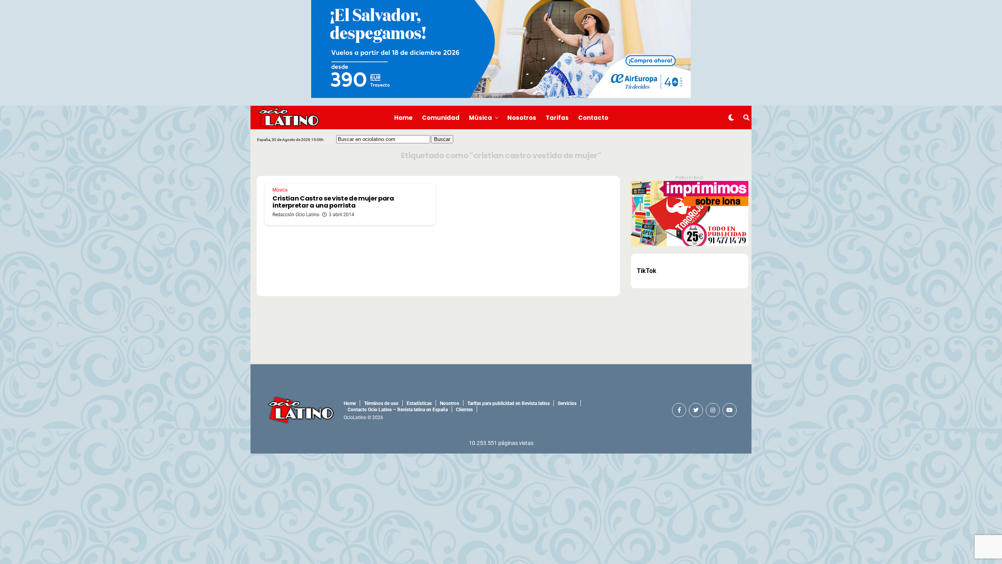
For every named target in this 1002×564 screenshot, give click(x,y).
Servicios (567, 403)
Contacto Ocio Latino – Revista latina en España (398, 409)
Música (480, 118)
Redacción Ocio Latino (295, 214)
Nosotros (521, 118)
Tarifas (557, 118)
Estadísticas (419, 403)
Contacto (593, 118)
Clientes (464, 409)
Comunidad (441, 118)
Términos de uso (381, 403)
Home (403, 118)
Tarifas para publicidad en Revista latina (508, 403)
